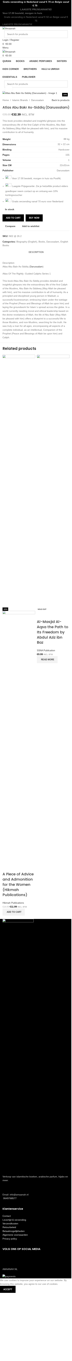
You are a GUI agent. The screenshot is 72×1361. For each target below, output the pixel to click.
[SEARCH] (64, 34)
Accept (7, 1289)
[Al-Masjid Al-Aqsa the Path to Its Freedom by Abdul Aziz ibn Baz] (53, 480)
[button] (14, 912)
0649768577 (10, 1198)
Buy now (34, 218)
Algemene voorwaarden (15, 1234)
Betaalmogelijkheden (14, 1231)
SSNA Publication (46, 650)
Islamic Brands (20, 100)
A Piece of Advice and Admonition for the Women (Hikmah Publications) (18, 884)
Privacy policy (10, 1238)
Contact (7, 1216)
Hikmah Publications (13, 902)
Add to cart (13, 218)
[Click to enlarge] (9, 88)
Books (42, 241)
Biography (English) (26, 241)
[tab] (36, 252)
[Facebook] (7, 1258)
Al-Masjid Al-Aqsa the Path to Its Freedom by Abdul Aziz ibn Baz (52, 632)
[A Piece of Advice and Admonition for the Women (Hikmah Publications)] (19, 480)
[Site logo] (9, 28)
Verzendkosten (10, 1223)
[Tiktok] (25, 1258)
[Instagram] (16, 1258)
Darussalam (37, 100)
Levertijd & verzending (14, 1219)
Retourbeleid (9, 1227)
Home (6, 100)
